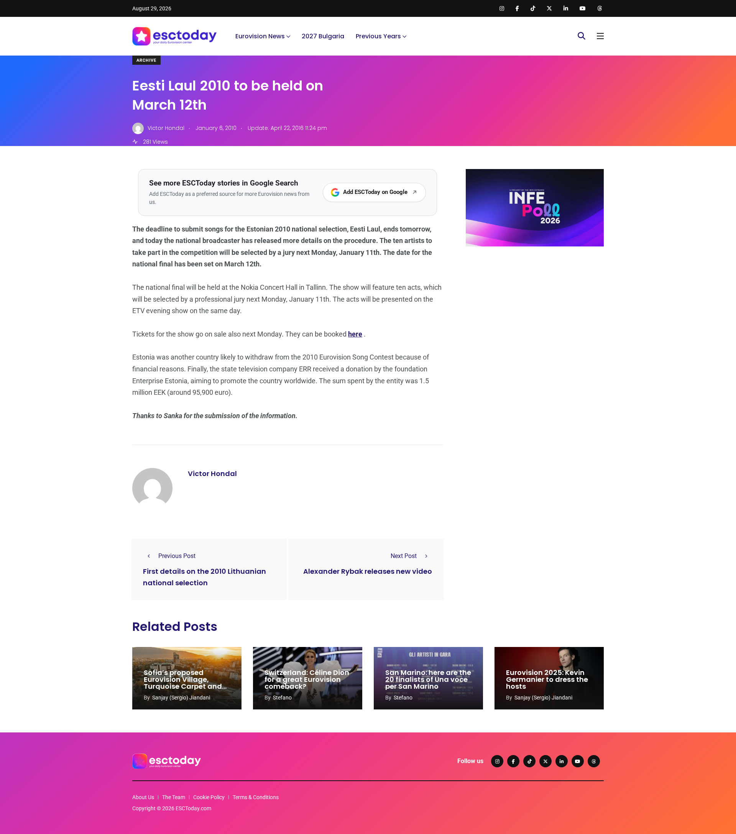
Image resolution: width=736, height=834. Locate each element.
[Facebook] (513, 761)
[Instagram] (497, 761)
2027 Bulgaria (323, 36)
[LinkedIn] (561, 761)
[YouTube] (578, 761)
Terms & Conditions (256, 797)
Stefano (282, 697)
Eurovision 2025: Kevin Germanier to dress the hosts (547, 679)
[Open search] (581, 36)
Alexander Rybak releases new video (367, 571)
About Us (143, 797)
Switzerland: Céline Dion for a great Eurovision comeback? (306, 679)
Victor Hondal (212, 473)
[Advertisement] (535, 311)
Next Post (404, 556)
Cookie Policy (209, 797)
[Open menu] (600, 36)
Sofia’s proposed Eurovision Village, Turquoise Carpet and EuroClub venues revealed (183, 686)
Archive (146, 60)
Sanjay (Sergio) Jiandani (181, 697)
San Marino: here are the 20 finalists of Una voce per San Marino (428, 679)
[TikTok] (529, 761)
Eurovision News (260, 36)
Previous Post (177, 556)
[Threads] (594, 761)
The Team (173, 797)
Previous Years (378, 36)
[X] (545, 761)
